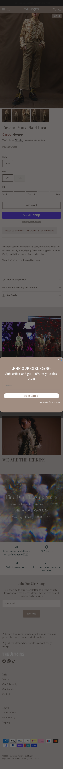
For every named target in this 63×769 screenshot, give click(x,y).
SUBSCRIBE (31, 395)
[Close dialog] (60, 359)
